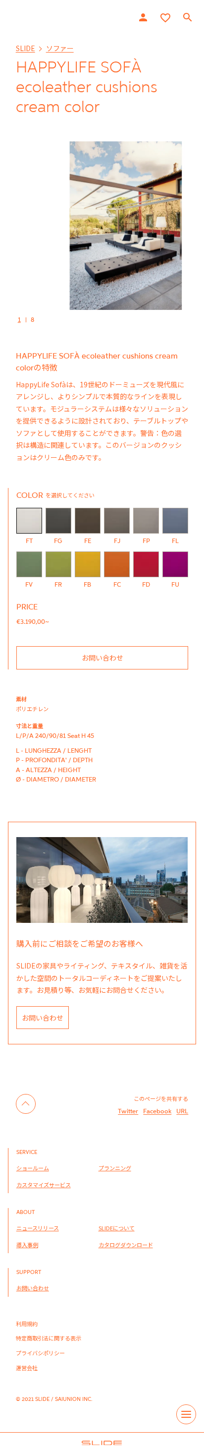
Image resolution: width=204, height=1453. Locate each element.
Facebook (157, 1111)
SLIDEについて (117, 1228)
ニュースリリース (37, 1228)
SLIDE (25, 48)
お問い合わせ (102, 658)
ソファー (60, 48)
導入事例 (27, 1245)
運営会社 (27, 1368)
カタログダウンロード (126, 1245)
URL (182, 1111)
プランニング (115, 1168)
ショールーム (32, 1168)
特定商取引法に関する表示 (48, 1338)
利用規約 (27, 1324)
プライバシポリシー (40, 1353)
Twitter (128, 1111)
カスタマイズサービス (43, 1185)
